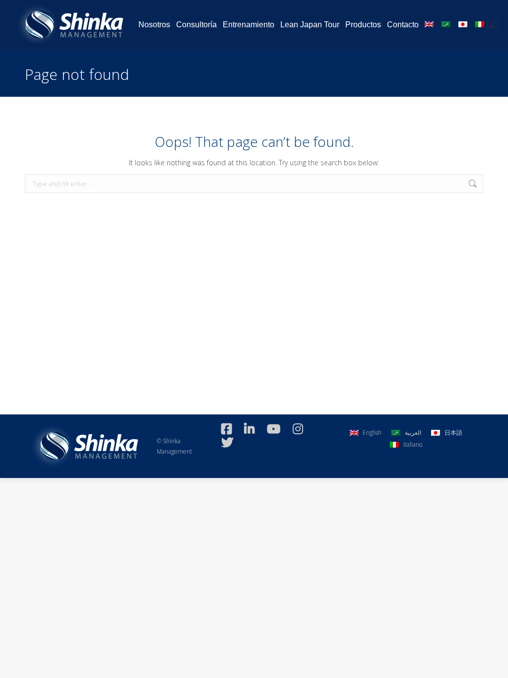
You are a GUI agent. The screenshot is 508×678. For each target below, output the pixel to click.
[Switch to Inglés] (430, 25)
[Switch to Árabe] (447, 25)
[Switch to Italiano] (481, 25)
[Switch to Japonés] (464, 25)
